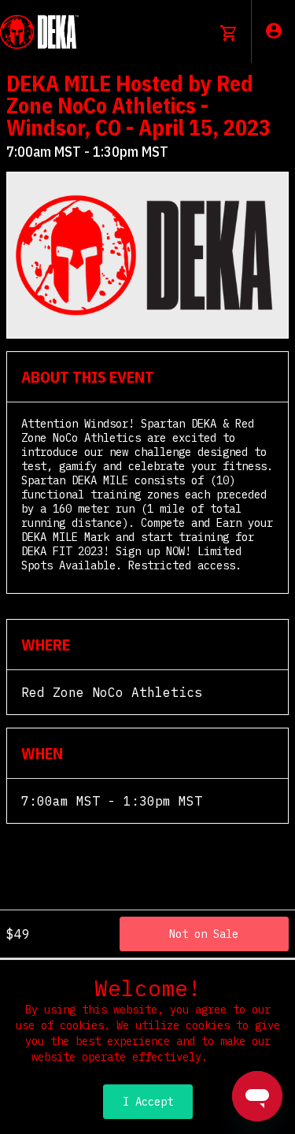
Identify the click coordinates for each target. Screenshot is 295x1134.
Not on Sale (203, 934)
